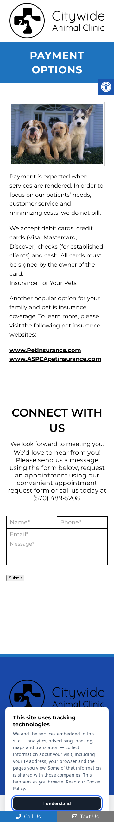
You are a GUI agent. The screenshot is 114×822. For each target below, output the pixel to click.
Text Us (89, 816)
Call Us (32, 816)
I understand (57, 803)
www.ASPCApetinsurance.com (55, 359)
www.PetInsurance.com (45, 350)
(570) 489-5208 (56, 498)
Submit (15, 578)
